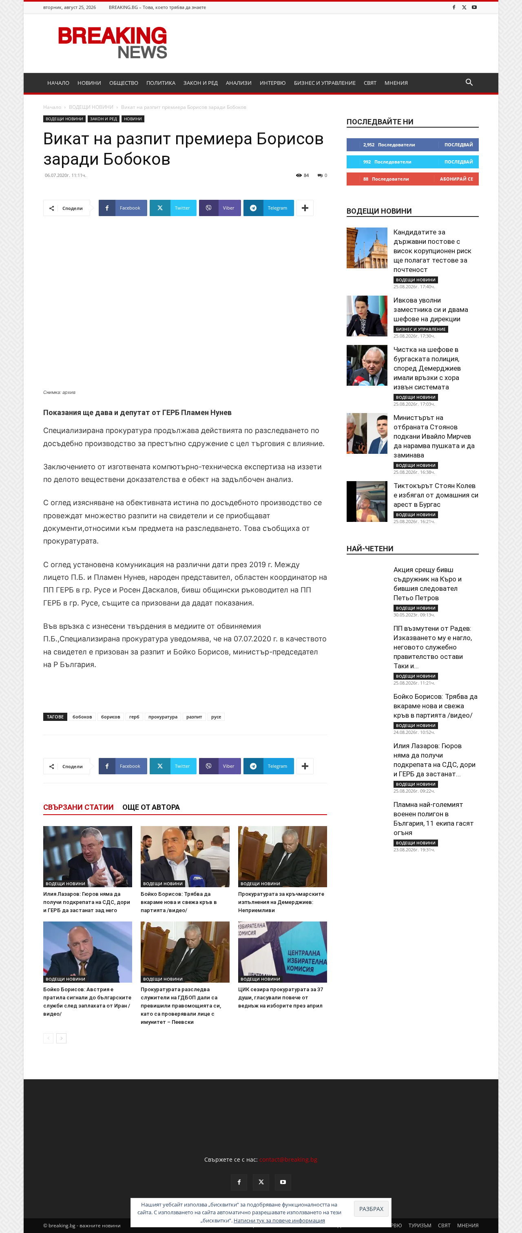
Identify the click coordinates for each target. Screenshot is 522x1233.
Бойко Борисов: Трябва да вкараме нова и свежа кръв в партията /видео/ (179, 902)
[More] (305, 208)
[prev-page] (48, 1038)
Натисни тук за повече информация (279, 1220)
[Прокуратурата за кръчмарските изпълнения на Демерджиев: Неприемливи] (282, 856)
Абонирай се (456, 179)
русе (216, 717)
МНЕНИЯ (396, 82)
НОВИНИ (89, 82)
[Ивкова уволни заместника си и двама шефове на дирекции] (367, 316)
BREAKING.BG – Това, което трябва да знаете (157, 7)
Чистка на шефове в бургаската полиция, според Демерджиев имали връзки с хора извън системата (427, 368)
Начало (52, 107)
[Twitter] (464, 7)
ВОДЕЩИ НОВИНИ (91, 107)
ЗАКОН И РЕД (201, 82)
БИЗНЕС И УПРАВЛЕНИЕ (325, 82)
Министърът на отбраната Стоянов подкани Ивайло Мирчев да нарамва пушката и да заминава (434, 436)
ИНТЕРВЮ (273, 82)
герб (134, 717)
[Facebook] (453, 7)
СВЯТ (370, 82)
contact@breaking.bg (288, 1159)
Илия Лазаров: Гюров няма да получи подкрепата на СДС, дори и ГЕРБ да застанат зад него (86, 902)
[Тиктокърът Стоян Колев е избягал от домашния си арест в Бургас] (367, 501)
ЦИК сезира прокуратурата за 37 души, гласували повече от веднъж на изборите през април (280, 997)
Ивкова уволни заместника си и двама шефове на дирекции (431, 309)
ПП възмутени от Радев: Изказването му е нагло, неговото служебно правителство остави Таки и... (433, 647)
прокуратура (162, 717)
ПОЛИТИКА (160, 82)
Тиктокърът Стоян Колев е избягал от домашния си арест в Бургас (436, 495)
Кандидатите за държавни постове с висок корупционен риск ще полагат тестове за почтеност (432, 251)
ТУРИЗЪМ (420, 1225)
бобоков (82, 717)
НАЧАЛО (58, 82)
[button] (469, 83)
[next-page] (61, 1038)
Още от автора (151, 807)
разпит (194, 717)
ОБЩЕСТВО (123, 82)
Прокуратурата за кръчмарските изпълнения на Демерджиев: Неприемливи (281, 902)
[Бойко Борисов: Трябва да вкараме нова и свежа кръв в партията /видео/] (185, 856)
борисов (110, 717)
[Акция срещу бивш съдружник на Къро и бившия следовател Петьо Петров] (367, 585)
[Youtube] (474, 7)
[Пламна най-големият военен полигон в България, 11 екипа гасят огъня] (367, 820)
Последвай (459, 144)
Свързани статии (78, 807)
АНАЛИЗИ (239, 82)
